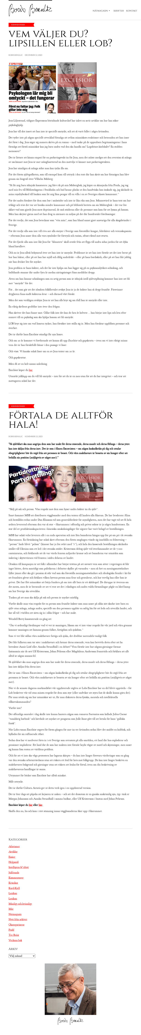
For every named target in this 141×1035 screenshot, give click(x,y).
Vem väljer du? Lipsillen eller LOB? (60, 38)
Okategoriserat (16, 924)
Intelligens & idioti (19, 867)
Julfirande (14, 872)
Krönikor (13, 883)
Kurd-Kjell (14, 888)
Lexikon (13, 893)
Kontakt (131, 10)
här (30, 370)
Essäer (12, 857)
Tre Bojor (14, 935)
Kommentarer (18, 25)
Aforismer (14, 846)
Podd (11, 930)
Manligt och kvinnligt (20, 903)
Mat (11, 909)
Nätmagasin (100, 10)
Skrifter (118, 10)
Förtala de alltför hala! (61, 419)
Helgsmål (14, 862)
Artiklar (13, 851)
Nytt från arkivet (18, 919)
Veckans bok (15, 940)
